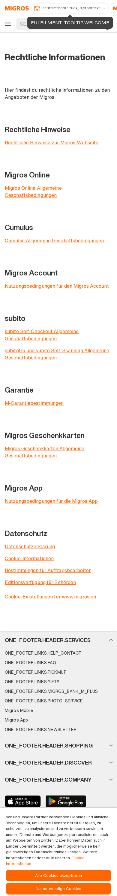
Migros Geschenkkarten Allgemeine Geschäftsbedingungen (45, 452)
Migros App (16, 720)
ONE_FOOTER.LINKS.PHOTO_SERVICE (44, 701)
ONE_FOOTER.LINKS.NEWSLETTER (40, 729)
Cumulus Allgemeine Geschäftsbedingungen (54, 240)
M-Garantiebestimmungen (34, 403)
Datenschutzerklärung (30, 546)
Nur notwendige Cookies (59, 889)
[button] (58, 640)
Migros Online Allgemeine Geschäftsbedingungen (33, 191)
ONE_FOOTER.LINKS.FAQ (30, 662)
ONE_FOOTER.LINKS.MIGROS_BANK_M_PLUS (51, 691)
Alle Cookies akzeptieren (58, 875)
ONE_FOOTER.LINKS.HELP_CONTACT (43, 653)
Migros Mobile (19, 710)
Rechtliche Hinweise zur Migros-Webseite (51, 142)
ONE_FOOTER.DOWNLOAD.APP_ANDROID (66, 801)
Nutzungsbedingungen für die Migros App (51, 501)
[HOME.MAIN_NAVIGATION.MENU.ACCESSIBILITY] (7, 24)
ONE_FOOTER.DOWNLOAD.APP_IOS (23, 801)
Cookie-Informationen (29, 558)
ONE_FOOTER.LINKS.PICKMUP (36, 672)
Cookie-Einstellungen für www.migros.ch (50, 596)
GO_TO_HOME (15, 8)
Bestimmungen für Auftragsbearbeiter (48, 570)
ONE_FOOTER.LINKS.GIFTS (32, 681)
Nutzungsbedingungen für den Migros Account (57, 286)
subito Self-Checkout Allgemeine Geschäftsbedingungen (42, 335)
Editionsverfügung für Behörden (40, 582)
